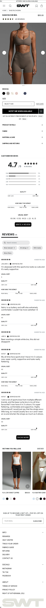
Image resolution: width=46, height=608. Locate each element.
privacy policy (8, 590)
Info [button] (4, 532)
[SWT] (23, 602)
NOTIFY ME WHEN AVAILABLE (20, 111)
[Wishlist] (36, 6)
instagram (6, 568)
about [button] (5, 582)
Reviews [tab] (9, 234)
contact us (7, 558)
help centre (7, 540)
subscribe (37, 521)
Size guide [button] (40, 104)
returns (6, 551)
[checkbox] (37, 248)
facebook (6, 576)
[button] (4, 6)
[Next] (42, 469)
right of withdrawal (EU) (13, 593)
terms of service (9, 586)
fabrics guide (8, 547)
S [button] (1, 277)
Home (4, 10)
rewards (6, 536)
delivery (6, 555)
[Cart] (41, 5)
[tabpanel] (23, 341)
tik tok (5, 572)
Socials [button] (5, 564)
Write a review (23, 224)
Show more (23, 437)
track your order (10, 544)
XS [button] (2, 317)
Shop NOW (40, 448)
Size (4, 99)
